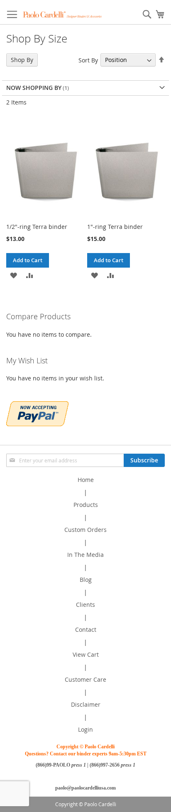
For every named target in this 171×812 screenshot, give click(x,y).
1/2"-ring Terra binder (36, 227)
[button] (13, 275)
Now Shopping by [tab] (33, 88)
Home (86, 480)
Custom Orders (85, 530)
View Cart (86, 654)
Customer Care (85, 679)
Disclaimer (85, 704)
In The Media (85, 555)
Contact (85, 629)
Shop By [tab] (22, 60)
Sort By (88, 60)
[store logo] (62, 14)
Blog (86, 580)
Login (85, 729)
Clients (85, 604)
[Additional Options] (37, 412)
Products (85, 505)
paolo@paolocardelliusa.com (85, 788)
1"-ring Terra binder (115, 227)
